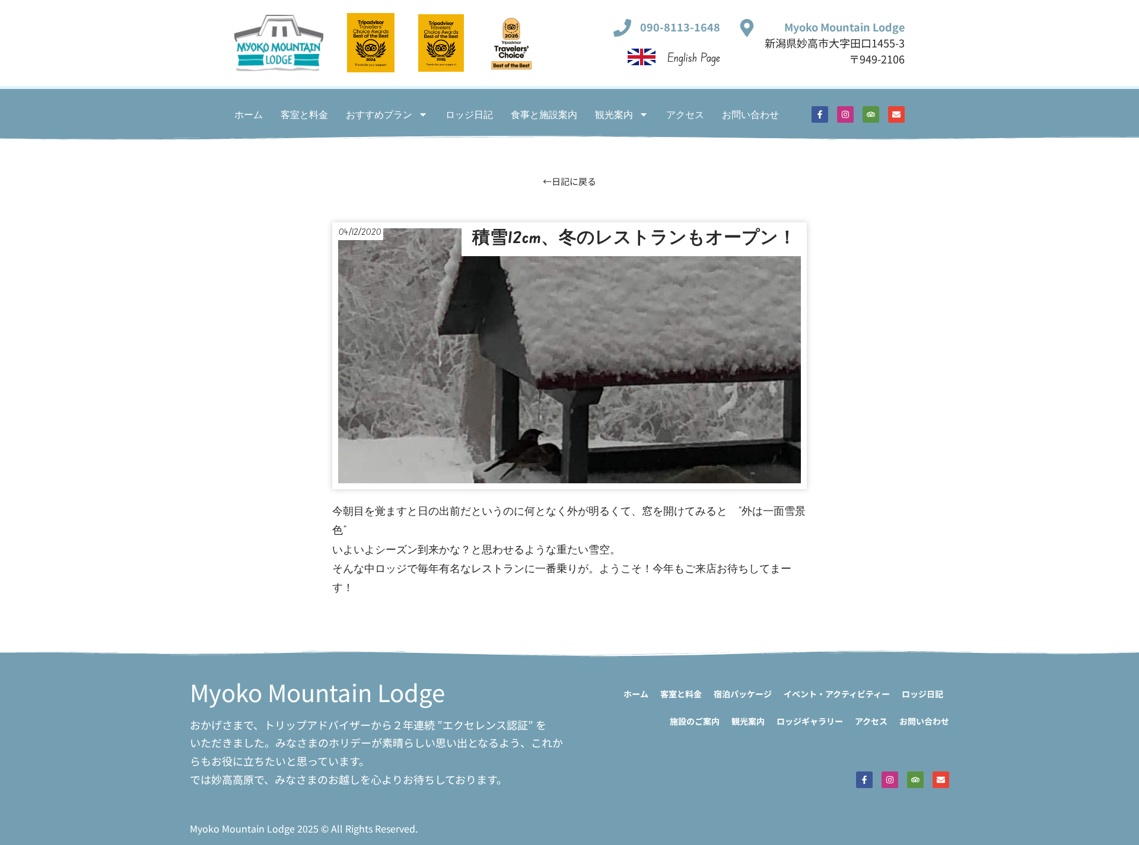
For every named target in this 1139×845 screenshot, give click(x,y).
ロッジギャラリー (810, 721)
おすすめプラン (379, 114)
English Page (693, 57)
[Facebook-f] (820, 114)
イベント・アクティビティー (837, 694)
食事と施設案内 (544, 114)
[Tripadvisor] (871, 114)
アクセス (685, 114)
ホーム (248, 114)
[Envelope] (896, 114)
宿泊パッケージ (743, 694)
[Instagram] (845, 114)
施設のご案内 (695, 721)
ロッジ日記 (469, 114)
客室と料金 (304, 114)
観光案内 (614, 114)
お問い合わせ (750, 114)
